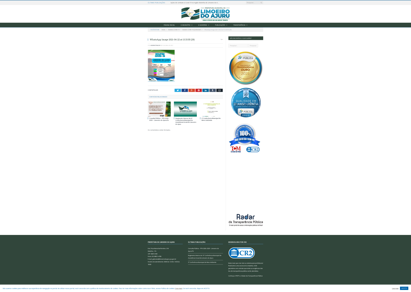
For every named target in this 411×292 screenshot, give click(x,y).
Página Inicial (169, 25)
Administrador (155, 45)
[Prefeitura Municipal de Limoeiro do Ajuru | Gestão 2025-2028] (205, 13)
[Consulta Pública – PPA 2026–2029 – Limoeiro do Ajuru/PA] (159, 109)
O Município (185, 25)
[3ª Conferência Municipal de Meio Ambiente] (211, 109)
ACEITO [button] (404, 288)
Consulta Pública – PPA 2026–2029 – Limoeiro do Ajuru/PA (159, 119)
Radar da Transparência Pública (252, 276)
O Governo (202, 25)
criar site (241, 263)
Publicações (220, 25)
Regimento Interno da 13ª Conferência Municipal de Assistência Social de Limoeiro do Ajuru (185, 121)
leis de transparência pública (237, 271)
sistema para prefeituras (254, 263)
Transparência (239, 25)
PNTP (237, 276)
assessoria (243, 266)
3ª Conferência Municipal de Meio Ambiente (211, 119)
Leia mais (178, 288)
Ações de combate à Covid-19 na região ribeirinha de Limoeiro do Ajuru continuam (195, 3)
